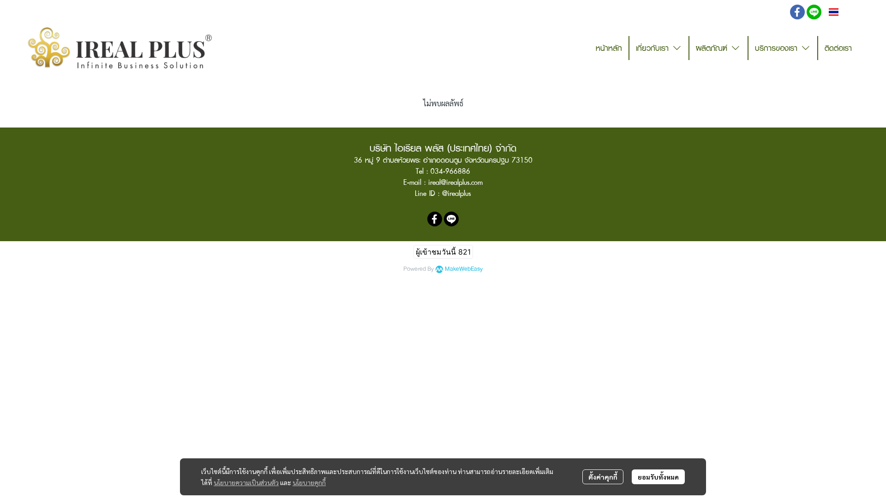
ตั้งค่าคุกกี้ (602, 477)
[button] (775, 12)
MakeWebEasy (464, 269)
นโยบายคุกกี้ (309, 482)
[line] (814, 12)
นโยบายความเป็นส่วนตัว (246, 482)
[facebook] (797, 12)
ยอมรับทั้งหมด (658, 477)
